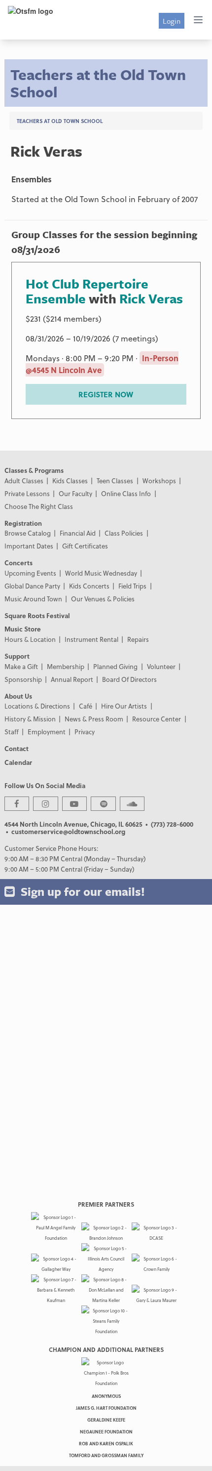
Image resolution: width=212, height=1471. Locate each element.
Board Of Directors (129, 679)
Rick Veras (151, 298)
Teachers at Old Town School (60, 121)
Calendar (18, 762)
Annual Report (72, 679)
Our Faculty (75, 493)
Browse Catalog (27, 533)
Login (171, 20)
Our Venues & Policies (103, 598)
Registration (23, 523)
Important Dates (28, 545)
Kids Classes (70, 480)
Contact (16, 748)
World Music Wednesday (101, 573)
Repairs (138, 639)
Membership (65, 666)
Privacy (84, 731)
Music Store (22, 628)
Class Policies (124, 533)
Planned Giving (115, 666)
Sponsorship (23, 679)
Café (85, 706)
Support (17, 656)
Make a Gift (21, 666)
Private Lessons (27, 493)
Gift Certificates (85, 545)
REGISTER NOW (105, 394)
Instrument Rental (91, 639)
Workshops (159, 480)
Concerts (18, 562)
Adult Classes (23, 480)
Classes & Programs (34, 470)
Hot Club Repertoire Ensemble (87, 291)
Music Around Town (33, 598)
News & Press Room (94, 718)
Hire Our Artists (124, 706)
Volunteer (161, 666)
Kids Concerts (89, 585)
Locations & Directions (37, 706)
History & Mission (30, 718)
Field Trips (132, 585)
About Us (18, 696)
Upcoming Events (30, 573)
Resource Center (156, 718)
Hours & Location (30, 639)
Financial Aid (78, 533)
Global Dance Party (32, 585)
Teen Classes (115, 480)
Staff (11, 731)
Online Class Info (126, 493)
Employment (47, 731)
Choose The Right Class (38, 506)
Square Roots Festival (37, 615)
